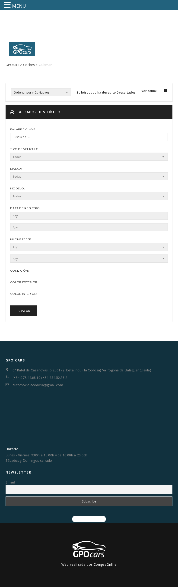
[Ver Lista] (165, 90)
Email (10, 482)
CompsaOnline (105, 564)
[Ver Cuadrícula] (160, 90)
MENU (19, 6)
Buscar (23, 311)
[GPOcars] (22, 46)
